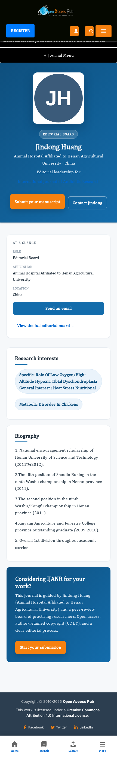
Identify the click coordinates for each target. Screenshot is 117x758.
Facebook (36, 727)
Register (20, 30)
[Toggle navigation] (104, 31)
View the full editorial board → (46, 325)
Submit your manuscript (37, 201)
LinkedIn (86, 727)
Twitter (61, 727)
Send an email (58, 308)
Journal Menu (59, 55)
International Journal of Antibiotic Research (59, 181)
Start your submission (40, 647)
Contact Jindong (87, 202)
